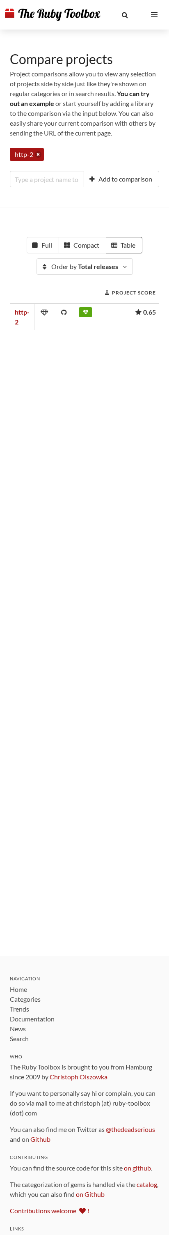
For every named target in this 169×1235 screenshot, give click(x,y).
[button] (124, 15)
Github (40, 1139)
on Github (90, 1194)
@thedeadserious (130, 1129)
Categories (25, 999)
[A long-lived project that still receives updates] (85, 313)
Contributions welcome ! (49, 1210)
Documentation (32, 1019)
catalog (147, 1184)
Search (19, 1038)
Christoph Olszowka (78, 1077)
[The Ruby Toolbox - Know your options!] (52, 15)
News (18, 1029)
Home (18, 989)
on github (137, 1168)
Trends (19, 1009)
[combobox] (47, 179)
